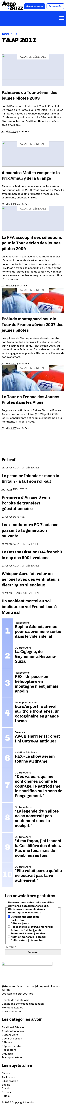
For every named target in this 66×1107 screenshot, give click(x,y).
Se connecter (55, 6)
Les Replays (9, 993)
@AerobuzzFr (11, 986)
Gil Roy (25, 131)
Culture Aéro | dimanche (26, 940)
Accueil (8, 34)
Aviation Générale (33, 56)
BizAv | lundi (18, 920)
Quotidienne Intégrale (24, 916)
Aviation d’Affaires (13, 1027)
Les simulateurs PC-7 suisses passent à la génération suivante (30, 530)
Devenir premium (34, 6)
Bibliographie (10, 1081)
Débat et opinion (12, 1038)
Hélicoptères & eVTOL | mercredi (31, 926)
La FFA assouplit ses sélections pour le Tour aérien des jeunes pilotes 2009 (32, 243)
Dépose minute (11, 1046)
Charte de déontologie (15, 1000)
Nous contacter (11, 1011)
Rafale (6, 1095)
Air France (8, 1077)
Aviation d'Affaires (26, 544)
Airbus (6, 1073)
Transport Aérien (26, 592)
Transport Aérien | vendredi (28, 933)
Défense (19, 516)
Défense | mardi (20, 923)
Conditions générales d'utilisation (23, 1003)
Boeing (6, 1084)
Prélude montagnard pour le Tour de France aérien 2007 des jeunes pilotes (32, 324)
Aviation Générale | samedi (28, 936)
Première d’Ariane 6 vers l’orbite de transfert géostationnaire (26, 503)
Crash (5, 1088)
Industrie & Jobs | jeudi (25, 930)
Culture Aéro (10, 1034)
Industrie (20, 489)
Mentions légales (12, 1007)
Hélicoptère (9, 1049)
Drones (6, 1092)
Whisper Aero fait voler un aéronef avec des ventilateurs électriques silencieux (31, 579)
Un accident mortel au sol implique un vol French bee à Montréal (29, 607)
